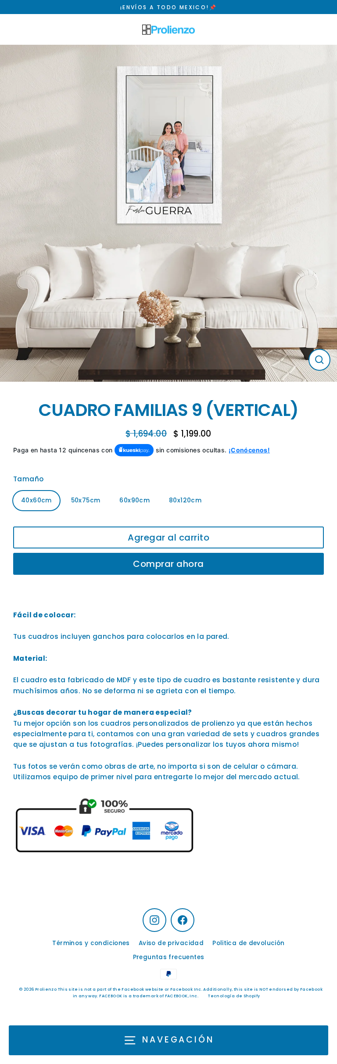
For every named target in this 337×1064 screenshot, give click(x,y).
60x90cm (134, 500)
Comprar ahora (168, 564)
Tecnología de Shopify (234, 996)
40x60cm (36, 500)
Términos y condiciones (90, 943)
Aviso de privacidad (171, 943)
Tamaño (28, 479)
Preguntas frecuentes (168, 957)
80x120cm (185, 500)
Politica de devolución (248, 943)
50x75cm (85, 500)
